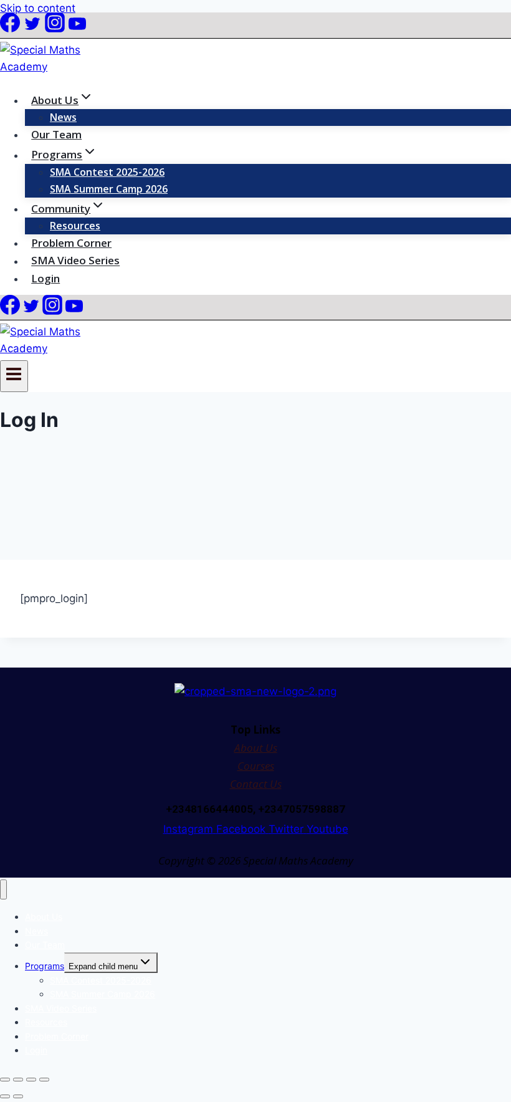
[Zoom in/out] (5, 1079)
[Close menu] (3, 889)
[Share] (31, 1079)
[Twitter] (32, 28)
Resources (75, 225)
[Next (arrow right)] (18, 1096)
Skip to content (37, 8)
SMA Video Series (75, 261)
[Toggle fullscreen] (18, 1079)
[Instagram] (55, 28)
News (63, 117)
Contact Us (256, 784)
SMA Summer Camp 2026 (109, 189)
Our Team (56, 134)
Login (45, 278)
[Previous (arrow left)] (5, 1096)
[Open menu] (14, 375)
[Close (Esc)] (44, 1079)
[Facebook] (10, 28)
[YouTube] (77, 28)
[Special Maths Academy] (53, 66)
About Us (255, 747)
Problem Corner (71, 243)
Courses (255, 766)
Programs (44, 966)
